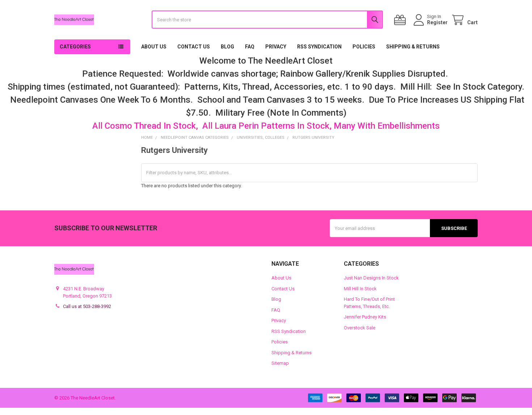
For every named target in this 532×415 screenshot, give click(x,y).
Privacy (275, 47)
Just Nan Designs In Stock (371, 278)
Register (437, 22)
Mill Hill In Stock (360, 288)
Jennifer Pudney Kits (365, 317)
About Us (153, 47)
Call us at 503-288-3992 (87, 306)
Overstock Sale (359, 327)
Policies (363, 47)
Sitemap (280, 363)
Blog (227, 47)
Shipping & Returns (413, 47)
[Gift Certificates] (401, 20)
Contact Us (193, 47)
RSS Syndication (319, 47)
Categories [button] (75, 47)
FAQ (249, 47)
